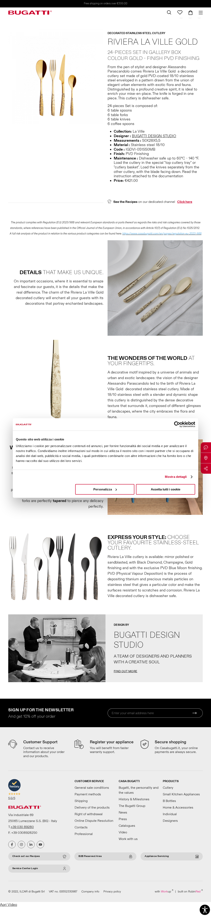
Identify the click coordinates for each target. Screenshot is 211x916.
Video (123, 832)
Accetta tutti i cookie (165, 489)
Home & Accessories (178, 807)
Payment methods (88, 794)
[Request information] (206, 447)
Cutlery (168, 788)
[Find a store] (206, 458)
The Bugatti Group (132, 806)
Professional (84, 834)
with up (164, 891)
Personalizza (102, 489)
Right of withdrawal (89, 814)
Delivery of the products (92, 807)
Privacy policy (112, 891)
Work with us (128, 839)
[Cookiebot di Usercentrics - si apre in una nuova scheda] (177, 424)
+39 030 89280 (22, 827)
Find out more (125, 671)
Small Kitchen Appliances (181, 794)
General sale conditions (92, 788)
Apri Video (8, 904)
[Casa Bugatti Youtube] (40, 844)
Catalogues (127, 826)
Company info (90, 891)
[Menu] (199, 12)
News (123, 812)
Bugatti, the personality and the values (138, 790)
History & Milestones (134, 799)
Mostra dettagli (176, 476)
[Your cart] (190, 12)
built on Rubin (190, 891)
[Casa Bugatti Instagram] (21, 844)
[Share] (206, 468)
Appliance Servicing (157, 856)
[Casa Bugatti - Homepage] (30, 12)
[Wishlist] (179, 12)
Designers (170, 821)
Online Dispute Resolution (94, 821)
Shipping (81, 801)
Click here (184, 202)
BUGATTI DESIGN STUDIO (154, 136)
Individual (170, 814)
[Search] (169, 12)
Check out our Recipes (26, 856)
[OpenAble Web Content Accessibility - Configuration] (204, 909)
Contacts (81, 827)
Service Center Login (25, 868)
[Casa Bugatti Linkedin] (31, 844)
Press (123, 819)
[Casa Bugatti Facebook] (12, 844)
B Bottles (169, 801)
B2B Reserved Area (90, 856)
